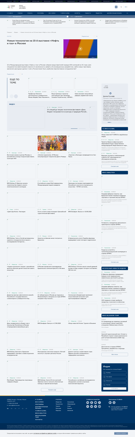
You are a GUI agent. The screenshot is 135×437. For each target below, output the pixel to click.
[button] (66, 128)
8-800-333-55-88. (72, 426)
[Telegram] (91, 406)
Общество (59, 402)
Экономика (70, 402)
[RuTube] (87, 406)
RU (8, 408)
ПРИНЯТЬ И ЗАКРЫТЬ (121, 433)
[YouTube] (95, 402)
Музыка (69, 408)
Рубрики (59, 399)
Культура (58, 408)
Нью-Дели (109, 376)
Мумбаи (108, 372)
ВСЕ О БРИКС (39, 402)
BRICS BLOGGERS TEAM (40, 416)
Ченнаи (108, 384)
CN (15, 408)
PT (19, 408)
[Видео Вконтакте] (95, 406)
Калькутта (109, 380)
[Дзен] (99, 402)
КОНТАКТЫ (38, 419)
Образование (71, 404)
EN (11, 408)
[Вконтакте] (87, 402)
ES (22, 408)
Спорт (69, 406)
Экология (70, 410)
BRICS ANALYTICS (40, 413)
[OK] (91, 402)
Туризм (58, 406)
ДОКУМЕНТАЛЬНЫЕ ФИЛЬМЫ (41, 407)
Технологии (59, 404)
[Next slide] (16, 96)
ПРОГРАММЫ (39, 404)
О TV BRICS (38, 399)
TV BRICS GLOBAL (40, 410)
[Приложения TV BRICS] (110, 402)
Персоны (58, 410)
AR (26, 408)
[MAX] (99, 406)
